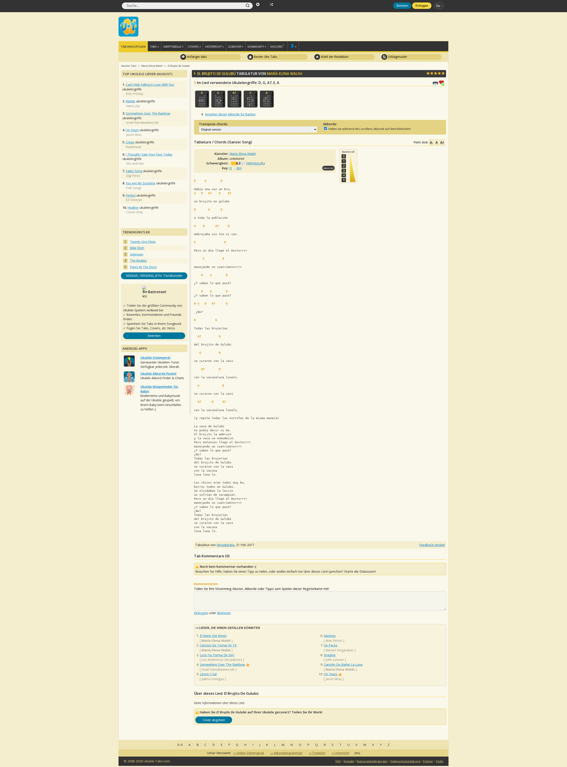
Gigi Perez (133, 176)
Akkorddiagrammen (288, 753)
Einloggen (422, 5)
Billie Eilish (137, 248)
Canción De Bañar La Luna (343, 664)
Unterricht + (214, 47)
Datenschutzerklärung (405, 761)
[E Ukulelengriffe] (251, 99)
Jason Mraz (334, 679)
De (438, 6)
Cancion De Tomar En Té (218, 645)
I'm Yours (330, 674)
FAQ (338, 761)
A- (431, 142)
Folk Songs (134, 188)
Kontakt (349, 761)
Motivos (330, 636)
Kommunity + (257, 47)
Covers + (194, 47)
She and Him (135, 163)
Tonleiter (318, 753)
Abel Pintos (334, 640)
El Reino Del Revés (213, 636)
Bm (239, 168)
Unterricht (342, 753)
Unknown (136, 254)
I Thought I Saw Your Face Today (149, 154)
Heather (133, 207)
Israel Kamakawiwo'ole (218, 669)
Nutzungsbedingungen (372, 761)
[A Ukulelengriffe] (267, 99)
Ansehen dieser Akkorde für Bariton (230, 114)
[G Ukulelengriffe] (218, 99)
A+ (442, 142)
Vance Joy (133, 106)
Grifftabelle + (173, 47)
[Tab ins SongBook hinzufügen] (442, 82)
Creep (130, 142)
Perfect (131, 195)
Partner (428, 761)
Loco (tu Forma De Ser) (217, 655)
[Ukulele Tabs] (128, 26)
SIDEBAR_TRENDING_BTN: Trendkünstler (154, 275)
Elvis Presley (134, 94)
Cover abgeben (214, 720)
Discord (276, 47)
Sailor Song (134, 171)
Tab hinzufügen (133, 47)
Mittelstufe (255, 163)
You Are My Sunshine (140, 183)
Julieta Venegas (213, 679)
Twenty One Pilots (143, 242)
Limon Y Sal (208, 674)
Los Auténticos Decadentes (222, 660)
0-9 (180, 744)
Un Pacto (330, 645)
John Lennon (335, 660)
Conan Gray (134, 212)
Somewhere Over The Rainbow (222, 664)
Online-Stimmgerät (250, 753)
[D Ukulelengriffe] (202, 99)
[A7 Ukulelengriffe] (234, 99)
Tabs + (154, 47)
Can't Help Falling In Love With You (150, 84)
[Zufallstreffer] (271, 4)
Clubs (439, 761)
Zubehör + (235, 47)
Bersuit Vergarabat (339, 650)
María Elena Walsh (284, 73)
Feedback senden (432, 545)
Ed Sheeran (134, 200)
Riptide (130, 101)
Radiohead (133, 147)
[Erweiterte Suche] (258, 4)
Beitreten (402, 5)
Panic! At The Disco (143, 267)
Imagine (330, 655)
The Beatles (138, 260)
